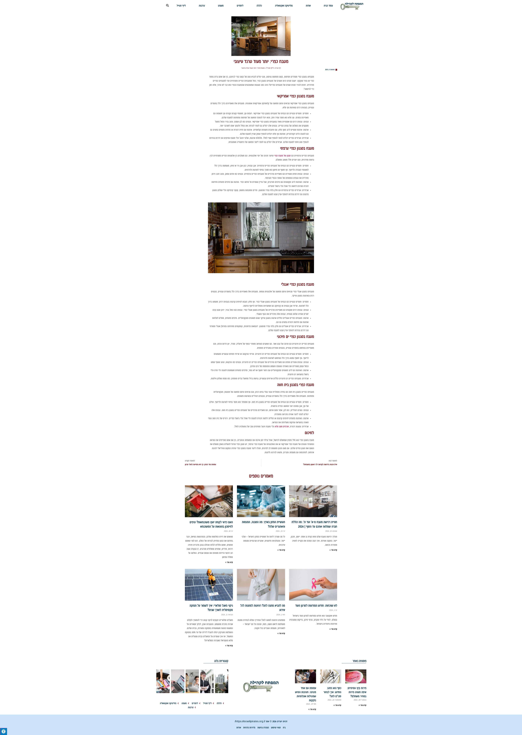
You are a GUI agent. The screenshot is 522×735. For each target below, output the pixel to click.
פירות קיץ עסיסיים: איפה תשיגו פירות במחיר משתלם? (356, 692)
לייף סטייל (181, 5)
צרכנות (202, 5)
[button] (167, 5)
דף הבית (278, 68)
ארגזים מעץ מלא (282, 426)
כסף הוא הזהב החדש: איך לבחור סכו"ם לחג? (332, 692)
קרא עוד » (333, 550)
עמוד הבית (328, 5)
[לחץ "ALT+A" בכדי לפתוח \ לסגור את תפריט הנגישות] (3, 731)
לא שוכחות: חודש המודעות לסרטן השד (316, 605)
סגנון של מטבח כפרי (282, 155)
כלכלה (259, 5)
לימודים (240, 5)
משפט (221, 5)
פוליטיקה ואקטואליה (284, 5)
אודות (308, 5)
